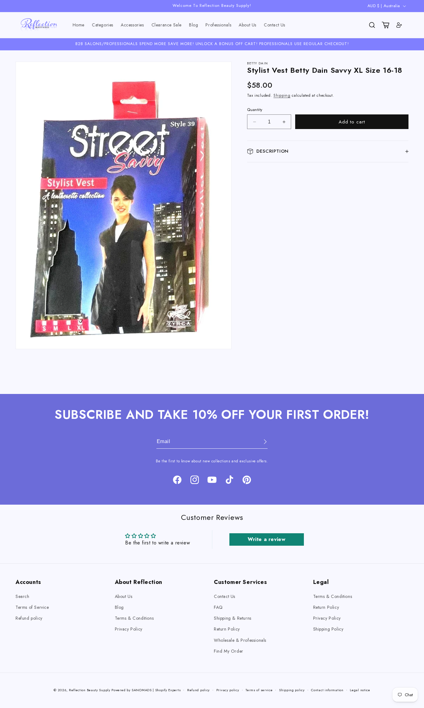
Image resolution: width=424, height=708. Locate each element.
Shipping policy (292, 689)
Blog (119, 607)
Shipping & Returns (232, 618)
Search (22, 596)
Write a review (266, 539)
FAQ (218, 607)
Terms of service (259, 689)
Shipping (282, 96)
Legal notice (360, 689)
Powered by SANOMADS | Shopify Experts (146, 689)
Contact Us (224, 596)
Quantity (254, 110)
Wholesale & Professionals (240, 640)
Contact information (327, 689)
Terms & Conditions (134, 618)
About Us (124, 596)
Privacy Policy (128, 629)
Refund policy (29, 618)
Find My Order (228, 651)
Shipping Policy (328, 629)
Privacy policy (227, 689)
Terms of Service (32, 607)
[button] (102, 25)
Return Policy (227, 629)
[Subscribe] (261, 441)
